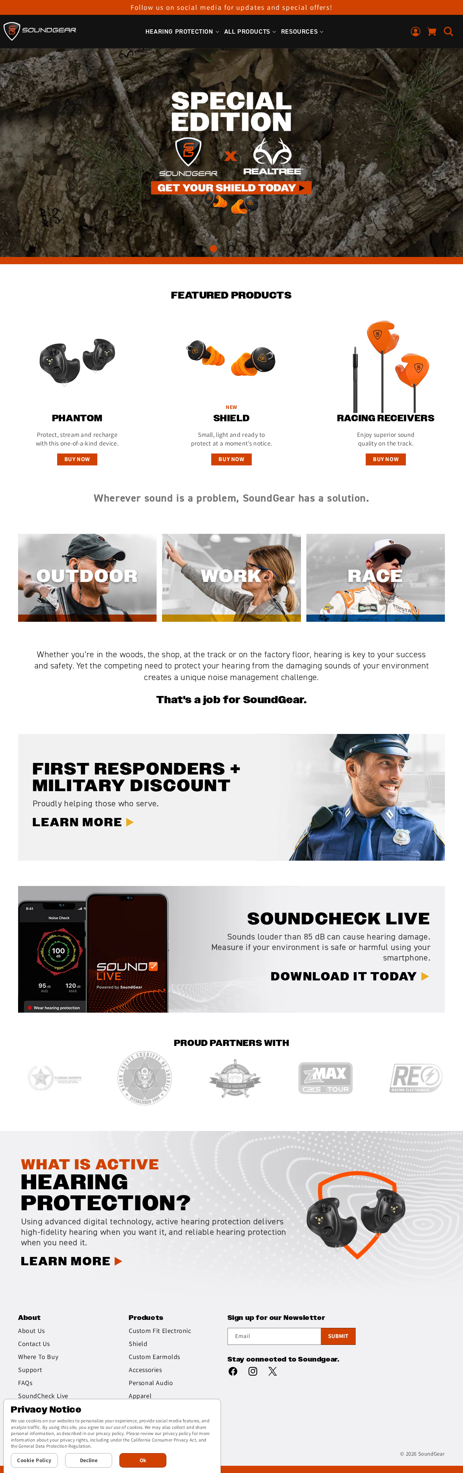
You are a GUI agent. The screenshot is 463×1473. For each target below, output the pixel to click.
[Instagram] (252, 1371)
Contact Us (34, 1343)
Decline (89, 1460)
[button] (179, 31)
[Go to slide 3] (249, 248)
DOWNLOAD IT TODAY (344, 977)
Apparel (140, 1396)
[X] (272, 1371)
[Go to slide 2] (231, 248)
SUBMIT (338, 1336)
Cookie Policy (34, 1460)
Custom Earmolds (154, 1356)
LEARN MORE (359, 198)
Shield (138, 1343)
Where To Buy (38, 1356)
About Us (31, 1330)
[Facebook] (233, 1371)
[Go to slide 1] (213, 248)
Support (30, 1370)
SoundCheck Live (43, 1396)
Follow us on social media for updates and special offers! (231, 7)
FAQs (25, 1383)
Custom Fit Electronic (160, 1330)
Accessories (145, 1370)
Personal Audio (151, 1383)
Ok (143, 1460)
